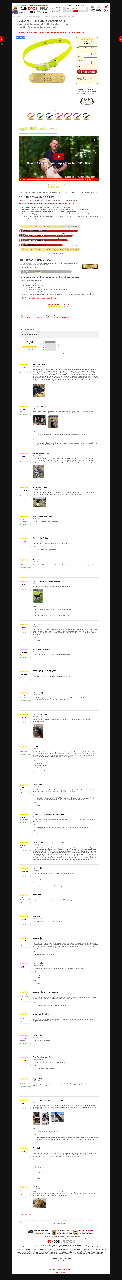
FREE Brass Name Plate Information (67, 32)
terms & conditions (66, 1269)
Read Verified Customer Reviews (58, 185)
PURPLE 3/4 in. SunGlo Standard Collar (61, 317)
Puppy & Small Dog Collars (58, 16)
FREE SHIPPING (69, 5)
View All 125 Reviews (26, 1214)
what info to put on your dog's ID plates (44, 298)
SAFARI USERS (61, 1272)
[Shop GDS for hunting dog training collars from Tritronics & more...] (34, 11)
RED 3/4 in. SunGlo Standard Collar (35, 317)
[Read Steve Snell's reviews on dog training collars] (15, 14)
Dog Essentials (27, 16)
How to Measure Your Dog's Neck (34, 32)
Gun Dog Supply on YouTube (78, 1245)
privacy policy (54, 1269)
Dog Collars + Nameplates (41, 16)
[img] (87, 39)
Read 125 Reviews (87, 41)
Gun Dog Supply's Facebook (43, 1245)
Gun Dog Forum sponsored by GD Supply (35, 1246)
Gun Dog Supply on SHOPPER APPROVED (85, 1246)
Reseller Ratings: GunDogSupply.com (60, 1246)
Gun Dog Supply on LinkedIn (61, 1245)
